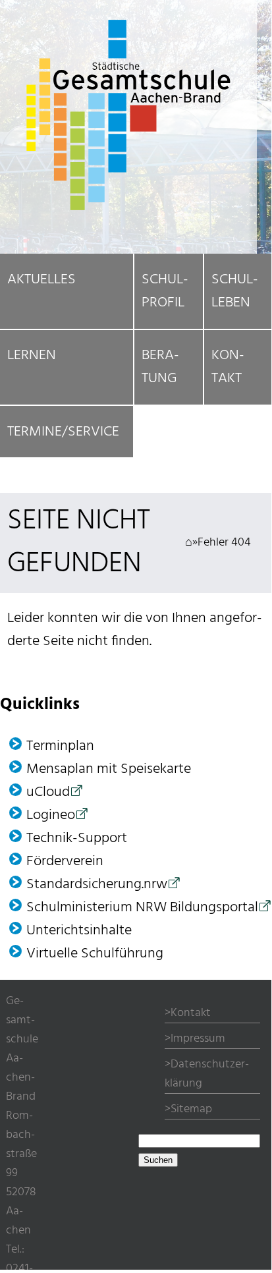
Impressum (198, 1038)
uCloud (48, 792)
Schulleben (234, 291)
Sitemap (191, 1109)
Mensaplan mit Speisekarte (108, 769)
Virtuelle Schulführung (94, 953)
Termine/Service (63, 431)
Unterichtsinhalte (79, 930)
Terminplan (60, 746)
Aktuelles (41, 279)
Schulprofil (165, 291)
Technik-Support (76, 838)
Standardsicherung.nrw (96, 884)
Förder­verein (64, 861)
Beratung (160, 367)
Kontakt (227, 367)
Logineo (50, 815)
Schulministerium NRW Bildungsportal (142, 907)
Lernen (31, 355)
